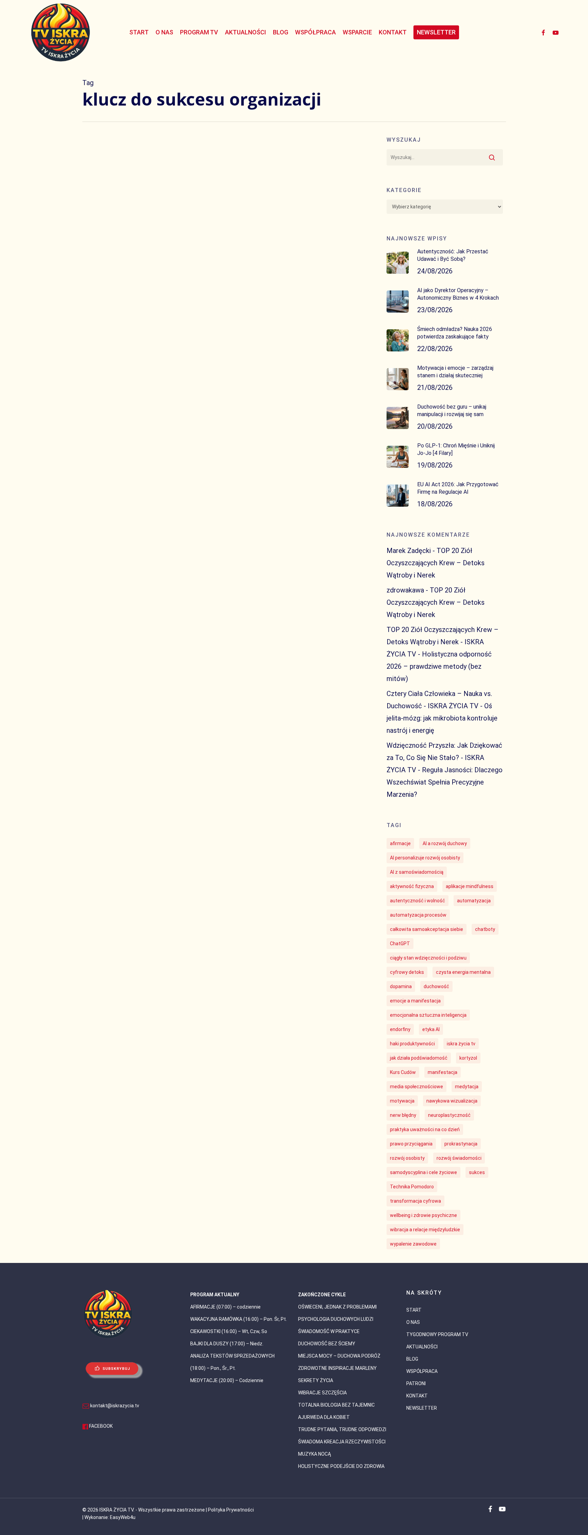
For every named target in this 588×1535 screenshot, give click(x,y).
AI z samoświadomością (416, 872)
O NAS (413, 1322)
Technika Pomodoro (412, 1186)
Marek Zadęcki (409, 551)
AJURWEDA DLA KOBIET (324, 1417)
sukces (477, 1172)
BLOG (412, 1359)
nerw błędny (403, 1115)
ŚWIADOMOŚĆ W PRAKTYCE (329, 1331)
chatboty (485, 929)
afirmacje (400, 843)
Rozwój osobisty (111, 890)
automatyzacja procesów (418, 915)
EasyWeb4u (122, 1517)
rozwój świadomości (459, 1158)
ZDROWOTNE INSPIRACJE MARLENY (337, 1368)
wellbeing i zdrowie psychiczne (423, 1215)
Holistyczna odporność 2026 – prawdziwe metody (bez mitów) (439, 666)
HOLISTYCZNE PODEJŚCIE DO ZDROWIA (341, 1466)
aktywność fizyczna (412, 886)
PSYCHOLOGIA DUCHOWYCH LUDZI (335, 1319)
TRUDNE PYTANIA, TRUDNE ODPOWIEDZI (342, 1429)
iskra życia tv (461, 1043)
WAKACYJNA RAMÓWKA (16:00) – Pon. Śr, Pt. (238, 1319)
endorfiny (400, 1029)
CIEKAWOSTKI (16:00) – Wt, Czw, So (228, 1331)
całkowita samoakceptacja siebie (426, 929)
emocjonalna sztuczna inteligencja (428, 1015)
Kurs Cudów (403, 1072)
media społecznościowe (416, 1086)
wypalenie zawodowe (413, 1244)
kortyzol (468, 1058)
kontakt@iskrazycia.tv (114, 1405)
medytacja (466, 1086)
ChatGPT (400, 943)
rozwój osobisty (407, 1158)
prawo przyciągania (411, 1143)
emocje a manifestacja (415, 1000)
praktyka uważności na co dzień (425, 1129)
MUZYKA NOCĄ (314, 1454)
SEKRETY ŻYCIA (315, 1380)
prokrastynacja (460, 1143)
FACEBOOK (101, 1426)
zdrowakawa (405, 590)
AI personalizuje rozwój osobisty (425, 857)
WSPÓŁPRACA (422, 1371)
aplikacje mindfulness (469, 886)
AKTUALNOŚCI (422, 1346)
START (414, 1310)
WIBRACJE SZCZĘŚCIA (322, 1392)
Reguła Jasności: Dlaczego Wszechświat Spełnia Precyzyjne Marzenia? (445, 782)
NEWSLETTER (421, 1408)
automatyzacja (474, 900)
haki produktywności (412, 1043)
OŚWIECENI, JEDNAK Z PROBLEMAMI (337, 1307)
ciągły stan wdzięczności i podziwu (428, 958)
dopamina (401, 986)
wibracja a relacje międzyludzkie (425, 1229)
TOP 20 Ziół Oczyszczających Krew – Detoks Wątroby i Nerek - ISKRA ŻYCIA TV (443, 642)
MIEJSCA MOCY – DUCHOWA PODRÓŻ (339, 1356)
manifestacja (442, 1072)
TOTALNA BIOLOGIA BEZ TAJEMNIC (336, 1405)
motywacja (402, 1101)
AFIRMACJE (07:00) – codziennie (225, 1307)
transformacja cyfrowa (415, 1201)
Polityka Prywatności (231, 1510)
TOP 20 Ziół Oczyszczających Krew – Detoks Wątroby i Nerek (436, 563)
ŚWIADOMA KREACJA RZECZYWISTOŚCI (342, 1441)
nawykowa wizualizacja (451, 1101)
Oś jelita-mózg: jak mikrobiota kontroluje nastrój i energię (442, 718)
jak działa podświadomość (418, 1058)
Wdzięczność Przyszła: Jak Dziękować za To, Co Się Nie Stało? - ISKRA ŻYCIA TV (444, 757)
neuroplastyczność (449, 1115)
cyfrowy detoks (407, 972)
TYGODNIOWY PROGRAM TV (437, 1334)
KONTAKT (417, 1395)
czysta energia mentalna (463, 972)
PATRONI (416, 1383)
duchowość (436, 986)
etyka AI (431, 1029)
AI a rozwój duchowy (445, 843)
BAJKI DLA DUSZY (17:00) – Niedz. (226, 1343)
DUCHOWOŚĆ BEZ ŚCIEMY (326, 1343)
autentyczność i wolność (417, 900)
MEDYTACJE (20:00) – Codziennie (226, 1380)
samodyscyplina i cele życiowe (423, 1172)
